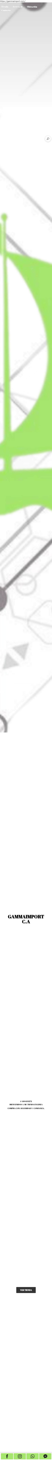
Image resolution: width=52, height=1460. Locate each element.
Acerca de (18, 6)
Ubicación (32, 6)
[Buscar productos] (47, 138)
